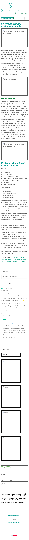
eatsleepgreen (6, 321)
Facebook (3, 483)
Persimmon (20, 498)
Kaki (6, 497)
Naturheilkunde (4, 498)
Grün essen (16, 257)
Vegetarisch (22, 502)
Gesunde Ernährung (5, 495)
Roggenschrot (20, 499)
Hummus (3, 497)
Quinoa (2, 499)
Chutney (7, 493)
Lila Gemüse (14, 497)
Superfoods (15, 261)
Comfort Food (10, 259)
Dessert (16, 259)
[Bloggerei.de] (14, 535)
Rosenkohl (3, 501)
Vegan (23, 261)
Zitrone (8, 503)
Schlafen (11, 501)
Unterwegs (15, 502)
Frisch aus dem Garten (21, 494)
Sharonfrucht (16, 501)
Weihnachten (3, 503)
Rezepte (22, 257)
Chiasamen (3, 493)
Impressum (24, 512)
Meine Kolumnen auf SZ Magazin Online (7, 467)
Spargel (25, 501)
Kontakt (4, 512)
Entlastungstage (24, 493)
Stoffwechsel (3, 502)
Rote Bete (7, 501)
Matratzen (23, 497)
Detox (20, 493)
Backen (3, 259)
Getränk (11, 495)
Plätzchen (24, 498)
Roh (23, 499)
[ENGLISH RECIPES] (7, 18)
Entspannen (3, 494)
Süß (20, 261)
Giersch (14, 495)
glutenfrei (18, 495)
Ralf (2, 288)
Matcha (19, 497)
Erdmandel (8, 494)
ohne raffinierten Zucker (12, 498)
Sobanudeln (21, 501)
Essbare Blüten (14, 494)
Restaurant (6, 499)
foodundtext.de (14, 527)
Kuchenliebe (9, 497)
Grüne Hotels (23, 495)
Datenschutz (14, 512)
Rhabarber (8, 261)
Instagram (3, 484)
